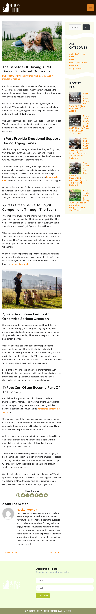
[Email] (41, 495)
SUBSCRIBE (42, 595)
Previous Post (10, 552)
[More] (46, 495)
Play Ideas (75, 68)
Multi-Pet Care (9, 76)
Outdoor (73, 65)
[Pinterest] (27, 495)
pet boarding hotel (19, 264)
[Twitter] (23, 495)
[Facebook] (18, 495)
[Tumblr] (37, 495)
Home (71, 59)
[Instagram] (32, 495)
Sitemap (68, 611)
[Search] (86, 27)
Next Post (55, 552)
